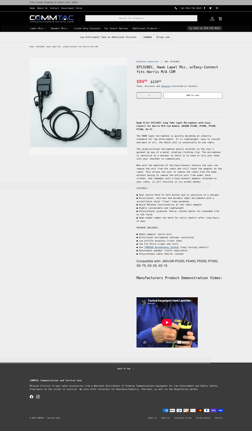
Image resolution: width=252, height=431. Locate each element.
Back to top (125, 368)
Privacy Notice (203, 418)
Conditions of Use (182, 418)
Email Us (152, 418)
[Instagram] (218, 8)
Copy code (164, 37)
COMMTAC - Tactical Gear (48, 418)
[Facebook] (205, 8)
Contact (54, 8)
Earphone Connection (147, 61)
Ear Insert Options (116, 28)
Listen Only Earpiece (87, 28)
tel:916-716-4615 (190, 8)
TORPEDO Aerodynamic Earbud (161, 247)
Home (32, 8)
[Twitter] (211, 8)
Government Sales (71, 8)
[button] (179, 104)
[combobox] (141, 18)
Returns (218, 418)
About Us (42, 8)
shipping (165, 86)
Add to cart (193, 95)
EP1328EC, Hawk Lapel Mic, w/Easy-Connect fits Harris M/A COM (67, 46)
